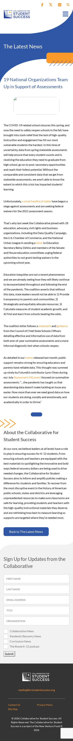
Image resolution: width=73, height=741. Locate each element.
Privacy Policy (45, 704)
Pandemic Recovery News (25, 636)
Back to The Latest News (26, 532)
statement (44, 326)
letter (39, 242)
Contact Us (14, 704)
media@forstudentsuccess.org (36, 690)
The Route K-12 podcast (24, 646)
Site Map (13, 709)
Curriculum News (20, 641)
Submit (9, 653)
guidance (62, 326)
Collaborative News (22, 631)
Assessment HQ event (27, 377)
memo (29, 357)
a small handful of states (36, 201)
